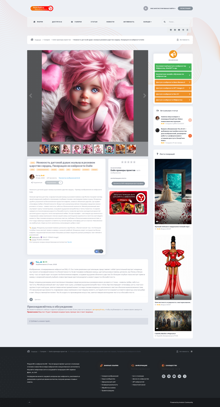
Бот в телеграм (138, 376)
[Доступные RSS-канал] (191, 352)
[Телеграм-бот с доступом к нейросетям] (128, 202)
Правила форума (108, 390)
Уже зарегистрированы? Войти (162, 8)
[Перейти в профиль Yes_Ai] (31, 263)
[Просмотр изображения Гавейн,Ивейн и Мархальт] (173, 320)
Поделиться (37, 182)
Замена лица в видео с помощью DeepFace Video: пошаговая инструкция (172, 119)
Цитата (37, 299)
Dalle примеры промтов (123, 170)
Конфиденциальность (110, 385)
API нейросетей (138, 382)
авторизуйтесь (98, 310)
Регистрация (185, 8)
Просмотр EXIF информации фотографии (128, 183)
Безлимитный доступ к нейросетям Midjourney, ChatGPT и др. (171, 67)
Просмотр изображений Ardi (69, 178)
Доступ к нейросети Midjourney (169, 100)
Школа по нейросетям (141, 379)
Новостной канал (139, 385)
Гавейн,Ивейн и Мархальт (165, 333)
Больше (146, 22)
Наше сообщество (108, 379)
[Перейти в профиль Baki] (157, 130)
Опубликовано (46, 264)
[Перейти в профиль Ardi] (31, 176)
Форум (40, 22)
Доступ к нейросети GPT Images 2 (170, 88)
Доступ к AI (57, 22)
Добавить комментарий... (41, 321)
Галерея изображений (110, 376)
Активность (128, 22)
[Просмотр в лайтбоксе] (87, 96)
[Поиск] (165, 22)
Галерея (78, 22)
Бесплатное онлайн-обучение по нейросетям (170, 75)
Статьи (94, 22)
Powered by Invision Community (181, 402)
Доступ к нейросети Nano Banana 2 (170, 82)
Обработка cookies (109, 388)
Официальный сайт (109, 382)
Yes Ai (69, 242)
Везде (186, 22)
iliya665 (159, 336)
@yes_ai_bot (32, 372)
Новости (110, 22)
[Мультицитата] (31, 299)
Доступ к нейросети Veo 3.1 (167, 94)
